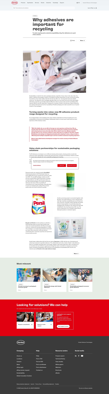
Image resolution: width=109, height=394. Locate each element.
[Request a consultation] (25, 320)
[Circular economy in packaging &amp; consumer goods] (29, 280)
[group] (54, 280)
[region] (55, 163)
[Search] (14, 8)
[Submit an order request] (44, 320)
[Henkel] (21, 342)
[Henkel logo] (14, 2)
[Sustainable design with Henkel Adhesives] (54, 280)
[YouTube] (82, 356)
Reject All (62, 165)
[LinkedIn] (75, 356)
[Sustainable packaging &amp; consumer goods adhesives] (80, 280)
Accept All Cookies (72, 165)
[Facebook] (78, 356)
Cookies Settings (37, 165)
